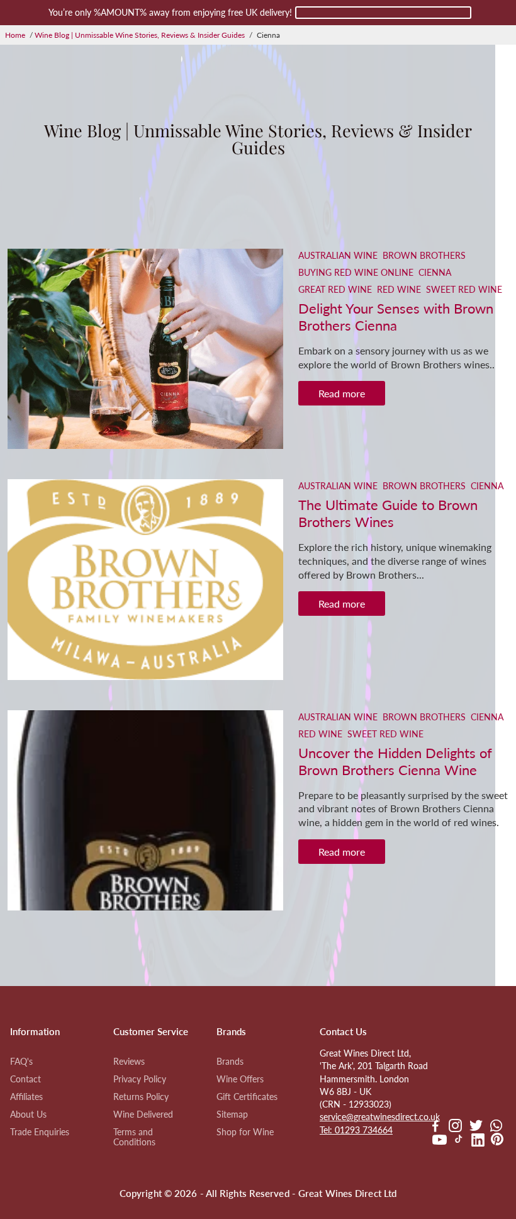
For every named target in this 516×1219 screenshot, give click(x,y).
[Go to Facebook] (435, 1127)
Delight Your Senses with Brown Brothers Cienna (395, 317)
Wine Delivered (143, 1114)
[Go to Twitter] (476, 1127)
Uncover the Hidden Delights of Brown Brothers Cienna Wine (395, 761)
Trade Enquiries (39, 1132)
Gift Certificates (247, 1097)
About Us (28, 1114)
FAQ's (21, 1062)
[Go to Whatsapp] (496, 1127)
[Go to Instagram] (455, 1127)
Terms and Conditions (134, 1137)
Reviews (129, 1062)
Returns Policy (141, 1097)
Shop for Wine (245, 1132)
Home (15, 35)
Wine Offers (240, 1079)
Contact (25, 1079)
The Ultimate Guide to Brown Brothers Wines (388, 513)
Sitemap (232, 1114)
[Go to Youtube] (439, 1141)
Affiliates (26, 1097)
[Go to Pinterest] (497, 1141)
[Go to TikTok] (458, 1141)
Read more (341, 393)
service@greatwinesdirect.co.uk (380, 1117)
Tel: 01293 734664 (356, 1130)
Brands (230, 1062)
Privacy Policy (139, 1079)
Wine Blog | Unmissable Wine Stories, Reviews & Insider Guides (140, 35)
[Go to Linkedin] (478, 1141)
